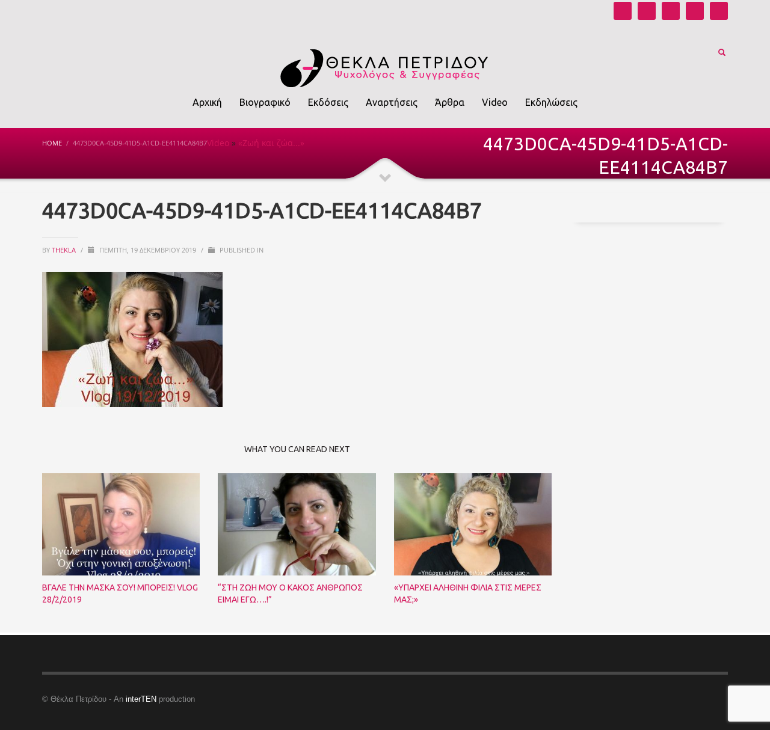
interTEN (141, 699)
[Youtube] (623, 11)
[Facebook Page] (671, 11)
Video (218, 143)
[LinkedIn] (719, 11)
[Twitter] (695, 11)
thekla (65, 249)
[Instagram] (647, 11)
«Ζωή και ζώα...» (271, 143)
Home (52, 142)
